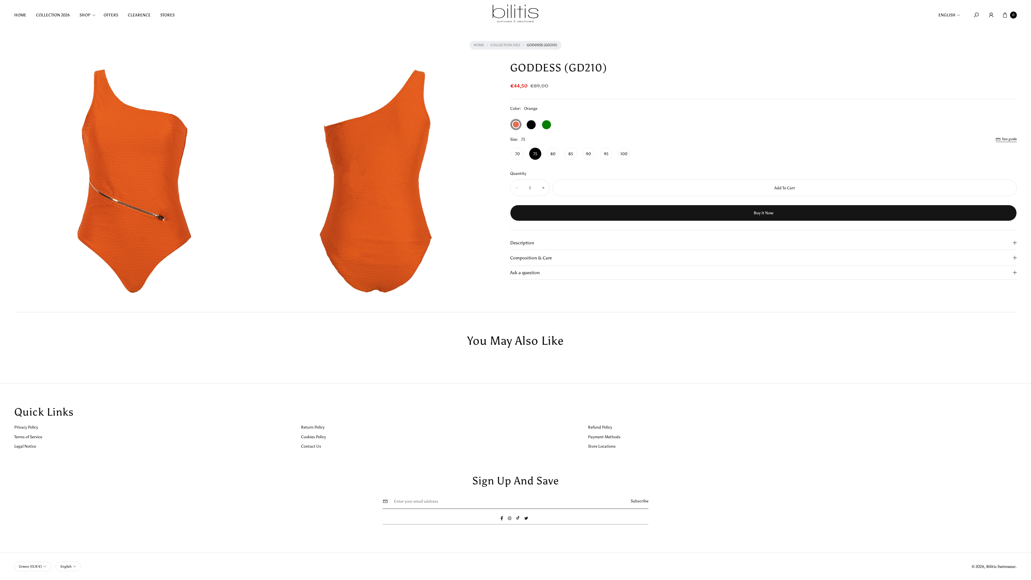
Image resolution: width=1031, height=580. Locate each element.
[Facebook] (501, 518)
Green (546, 124)
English (947, 14)
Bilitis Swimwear (1000, 566)
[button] (89, 15)
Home (479, 45)
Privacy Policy (26, 427)
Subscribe (639, 500)
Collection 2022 (505, 45)
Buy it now (763, 212)
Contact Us (311, 446)
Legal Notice (25, 446)
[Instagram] (509, 518)
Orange (516, 124)
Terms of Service (28, 436)
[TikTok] (518, 518)
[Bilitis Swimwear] (515, 13)
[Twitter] (526, 518)
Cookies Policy (313, 436)
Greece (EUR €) (30, 566)
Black (531, 124)
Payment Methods (604, 436)
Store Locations (602, 446)
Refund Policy (600, 427)
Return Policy (313, 427)
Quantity (518, 173)
